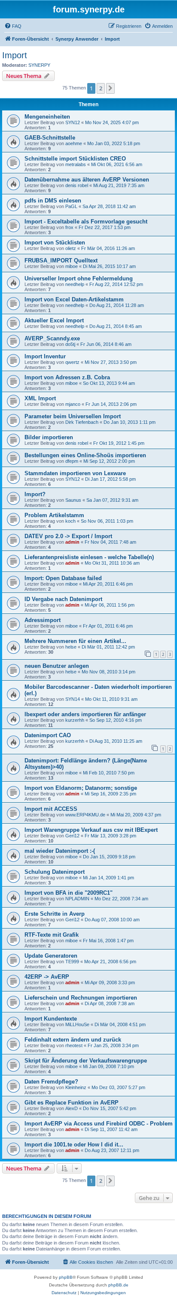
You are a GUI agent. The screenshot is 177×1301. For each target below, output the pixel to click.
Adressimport (42, 620)
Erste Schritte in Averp (54, 914)
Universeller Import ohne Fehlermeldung (78, 278)
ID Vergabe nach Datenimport (63, 599)
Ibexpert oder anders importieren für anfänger (85, 714)
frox (69, 227)
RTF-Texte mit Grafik (51, 935)
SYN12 (72, 122)
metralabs (75, 164)
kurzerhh (74, 720)
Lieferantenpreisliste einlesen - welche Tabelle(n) (89, 557)
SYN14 (72, 699)
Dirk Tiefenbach (81, 422)
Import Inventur (45, 356)
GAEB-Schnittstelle (49, 137)
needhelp (74, 284)
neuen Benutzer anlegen (56, 666)
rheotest (73, 1045)
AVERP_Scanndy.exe (52, 338)
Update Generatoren (50, 956)
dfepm (71, 461)
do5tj (70, 344)
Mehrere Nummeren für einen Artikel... (75, 641)
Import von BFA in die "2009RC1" (68, 893)
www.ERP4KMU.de (85, 814)
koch (70, 521)
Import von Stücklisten (54, 242)
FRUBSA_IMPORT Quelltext (61, 260)
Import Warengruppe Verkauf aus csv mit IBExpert (91, 830)
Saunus (73, 500)
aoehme (73, 143)
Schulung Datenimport (54, 872)
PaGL (71, 206)
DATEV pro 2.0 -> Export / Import (68, 536)
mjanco (72, 404)
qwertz (72, 362)
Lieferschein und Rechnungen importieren (80, 997)
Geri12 (72, 835)
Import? (35, 494)
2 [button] (100, 88)
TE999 (72, 961)
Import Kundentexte (50, 1018)
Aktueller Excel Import (54, 320)
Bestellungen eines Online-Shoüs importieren (85, 455)
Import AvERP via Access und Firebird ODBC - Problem (98, 1123)
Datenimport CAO (47, 735)
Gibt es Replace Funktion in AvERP (71, 1102)
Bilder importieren (48, 437)
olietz (70, 248)
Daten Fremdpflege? (51, 1081)
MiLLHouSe (77, 1024)
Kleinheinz (75, 1087)
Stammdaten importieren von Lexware (75, 473)
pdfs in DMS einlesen (52, 200)
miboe (71, 266)
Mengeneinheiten (47, 116)
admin (72, 542)
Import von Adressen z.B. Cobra (67, 377)
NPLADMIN (77, 898)
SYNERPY (39, 65)
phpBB (66, 1277)
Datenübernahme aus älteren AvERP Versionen (86, 179)
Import (14, 55)
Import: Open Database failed (63, 578)
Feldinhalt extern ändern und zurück (72, 1039)
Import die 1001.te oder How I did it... (73, 1144)
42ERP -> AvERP (46, 977)
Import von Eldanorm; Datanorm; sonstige (80, 788)
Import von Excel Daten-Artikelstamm (74, 299)
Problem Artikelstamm (54, 515)
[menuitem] (12, 26)
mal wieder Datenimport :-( (59, 851)
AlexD (71, 1108)
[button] (110, 88)
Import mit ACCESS (50, 809)
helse (70, 646)
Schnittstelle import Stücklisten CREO (75, 158)
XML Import (40, 398)
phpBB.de (118, 1285)
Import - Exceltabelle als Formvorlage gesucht (85, 221)
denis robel (76, 185)
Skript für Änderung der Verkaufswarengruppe (85, 1060)
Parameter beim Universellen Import (72, 416)
